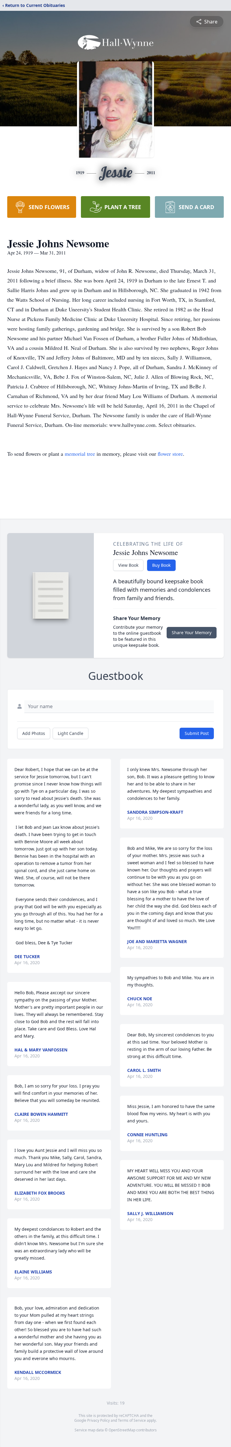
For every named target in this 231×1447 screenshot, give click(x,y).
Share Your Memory (191, 632)
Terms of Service (132, 1420)
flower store (170, 453)
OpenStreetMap (122, 1430)
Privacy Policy (98, 1420)
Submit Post (197, 733)
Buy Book (161, 565)
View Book (128, 565)
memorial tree (80, 453)
